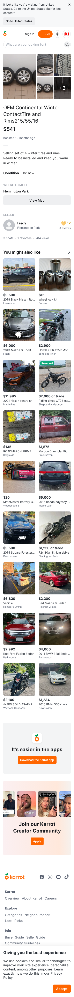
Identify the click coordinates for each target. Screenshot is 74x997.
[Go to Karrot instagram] (50, 876)
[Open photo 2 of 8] (45, 65)
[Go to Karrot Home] (14, 877)
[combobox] (33, 44)
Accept (61, 989)
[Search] (67, 44)
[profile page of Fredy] (9, 225)
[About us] (57, 34)
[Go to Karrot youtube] (58, 876)
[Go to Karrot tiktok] (66, 876)
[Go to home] (5, 34)
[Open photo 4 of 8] (45, 88)
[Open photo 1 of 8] (19, 76)
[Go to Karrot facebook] (41, 876)
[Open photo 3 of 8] (62, 65)
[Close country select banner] (69, 4)
